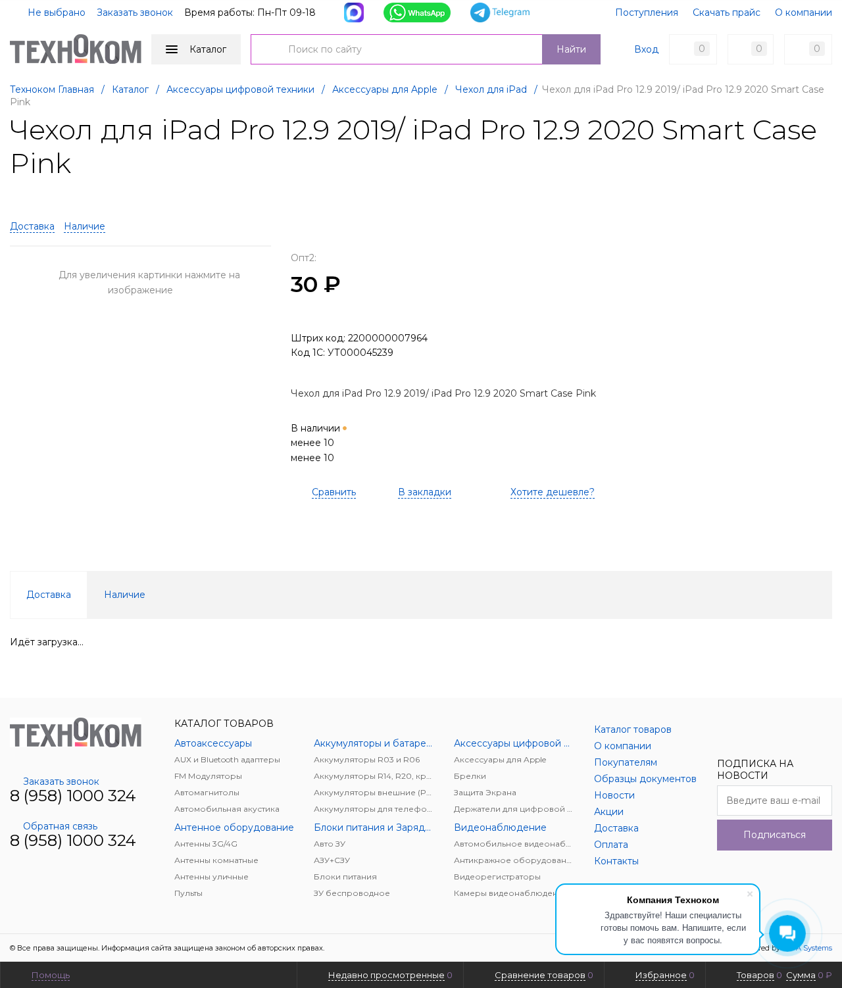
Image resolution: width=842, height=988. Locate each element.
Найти (571, 49)
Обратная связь (60, 826)
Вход (646, 49)
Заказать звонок (135, 12)
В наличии (317, 443)
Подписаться (774, 835)
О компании (803, 12)
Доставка (32, 226)
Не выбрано (55, 12)
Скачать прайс (726, 12)
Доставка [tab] (48, 595)
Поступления (646, 12)
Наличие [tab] (124, 595)
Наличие (84, 226)
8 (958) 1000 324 (73, 795)
